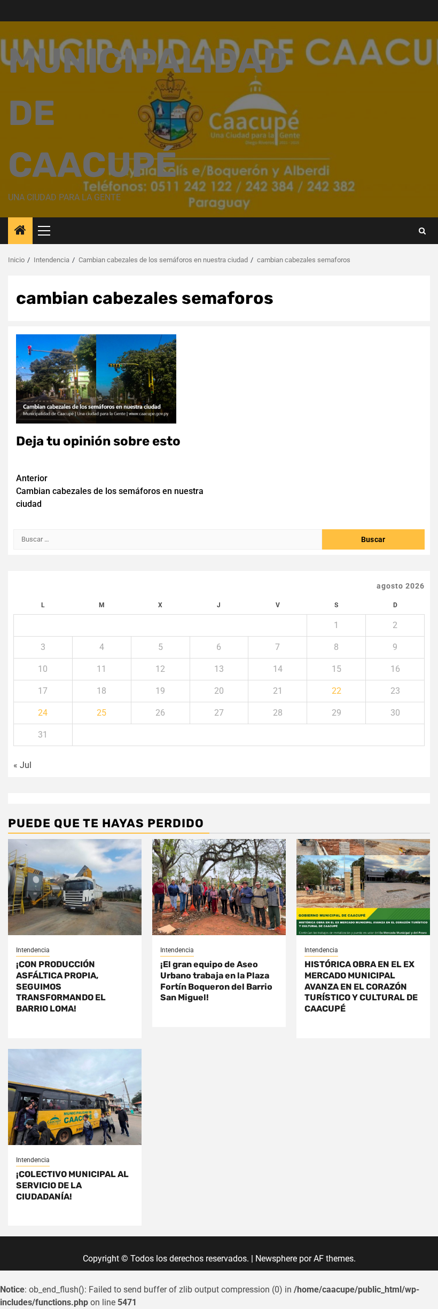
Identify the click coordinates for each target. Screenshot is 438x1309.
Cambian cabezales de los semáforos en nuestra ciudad (110, 491)
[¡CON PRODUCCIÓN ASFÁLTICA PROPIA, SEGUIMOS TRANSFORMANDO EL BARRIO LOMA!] (75, 887)
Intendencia (33, 950)
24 (43, 713)
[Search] (422, 231)
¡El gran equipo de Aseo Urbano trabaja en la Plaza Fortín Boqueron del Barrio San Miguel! (216, 980)
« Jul (22, 765)
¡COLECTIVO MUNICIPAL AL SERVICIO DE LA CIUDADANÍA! (72, 1185)
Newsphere (276, 1258)
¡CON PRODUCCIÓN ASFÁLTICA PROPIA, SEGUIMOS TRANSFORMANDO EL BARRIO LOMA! (61, 986)
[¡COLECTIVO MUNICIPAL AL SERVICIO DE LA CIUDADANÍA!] (75, 1097)
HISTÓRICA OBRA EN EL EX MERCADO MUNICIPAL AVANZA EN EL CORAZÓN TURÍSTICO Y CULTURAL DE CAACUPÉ (361, 986)
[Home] (20, 231)
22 (336, 691)
